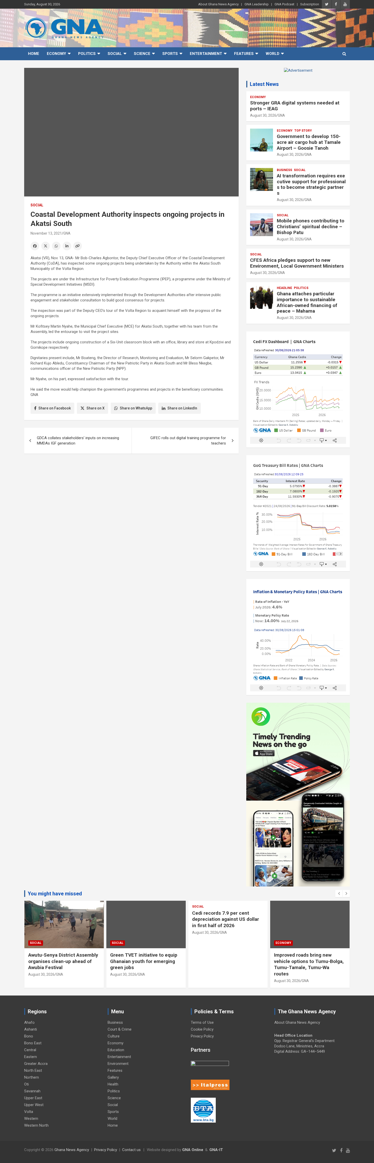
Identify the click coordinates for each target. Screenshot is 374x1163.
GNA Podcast (284, 4)
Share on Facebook (54, 408)
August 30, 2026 (263, 115)
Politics (87, 53)
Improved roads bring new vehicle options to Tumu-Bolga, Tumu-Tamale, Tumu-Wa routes (309, 964)
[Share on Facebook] (35, 246)
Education (116, 1050)
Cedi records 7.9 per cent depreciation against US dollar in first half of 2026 (225, 919)
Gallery (113, 1077)
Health (113, 1084)
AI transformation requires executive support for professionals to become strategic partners (311, 184)
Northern (31, 1077)
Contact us (131, 1149)
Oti (26, 1084)
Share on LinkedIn (182, 408)
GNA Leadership (256, 4)
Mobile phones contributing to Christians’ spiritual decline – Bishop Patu (310, 226)
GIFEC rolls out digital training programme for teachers (188, 441)
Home (33, 53)
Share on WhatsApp (136, 408)
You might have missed (55, 894)
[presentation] (338, 893)
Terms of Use (202, 1022)
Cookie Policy (202, 1029)
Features (244, 53)
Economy (56, 53)
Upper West (34, 1105)
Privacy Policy (202, 1036)
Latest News (264, 84)
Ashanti (30, 1029)
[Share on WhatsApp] (56, 246)
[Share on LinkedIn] (67, 246)
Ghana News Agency (71, 1149)
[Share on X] (45, 246)
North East (33, 1070)
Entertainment (206, 53)
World (272, 53)
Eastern (30, 1056)
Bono (28, 1036)
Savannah (32, 1091)
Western (31, 1118)
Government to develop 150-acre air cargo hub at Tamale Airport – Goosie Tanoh (309, 142)
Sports (170, 53)
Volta (28, 1111)
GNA (66, 233)
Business (284, 170)
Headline (284, 288)
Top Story (303, 130)
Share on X (96, 408)
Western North (36, 1125)
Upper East (33, 1098)
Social (115, 53)
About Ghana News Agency (218, 4)
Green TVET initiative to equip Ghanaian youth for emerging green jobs (143, 961)
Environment (118, 1063)
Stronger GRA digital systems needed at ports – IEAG (294, 106)
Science (142, 53)
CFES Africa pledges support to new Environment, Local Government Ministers (297, 263)
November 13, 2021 (46, 233)
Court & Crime (120, 1029)
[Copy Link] (77, 246)
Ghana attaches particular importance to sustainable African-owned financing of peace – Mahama (307, 302)
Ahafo (29, 1022)
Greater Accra (36, 1063)
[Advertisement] (131, 496)
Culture (114, 1036)
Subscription (309, 4)
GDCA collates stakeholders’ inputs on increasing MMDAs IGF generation (78, 441)
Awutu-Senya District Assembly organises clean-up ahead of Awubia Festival (63, 961)
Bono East (32, 1043)
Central (30, 1050)
